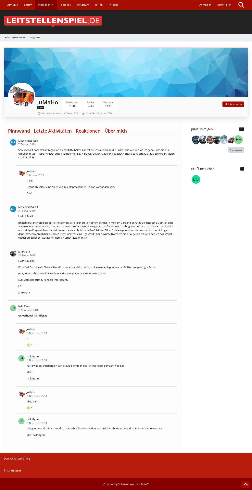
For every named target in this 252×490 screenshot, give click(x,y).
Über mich (116, 131)
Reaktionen (88, 131)
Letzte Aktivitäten (53, 131)
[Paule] (203, 139)
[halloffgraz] (238, 139)
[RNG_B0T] (224, 139)
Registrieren (224, 4)
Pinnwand (19, 131)
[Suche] (241, 5)
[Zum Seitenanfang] (245, 484)
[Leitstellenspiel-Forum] (126, 22)
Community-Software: (126, 484)
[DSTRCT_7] (196, 139)
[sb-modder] (231, 139)
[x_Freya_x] (217, 139)
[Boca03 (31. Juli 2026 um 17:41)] (196, 179)
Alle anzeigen (236, 150)
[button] (233, 104)
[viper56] (210, 139)
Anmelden (205, 4)
